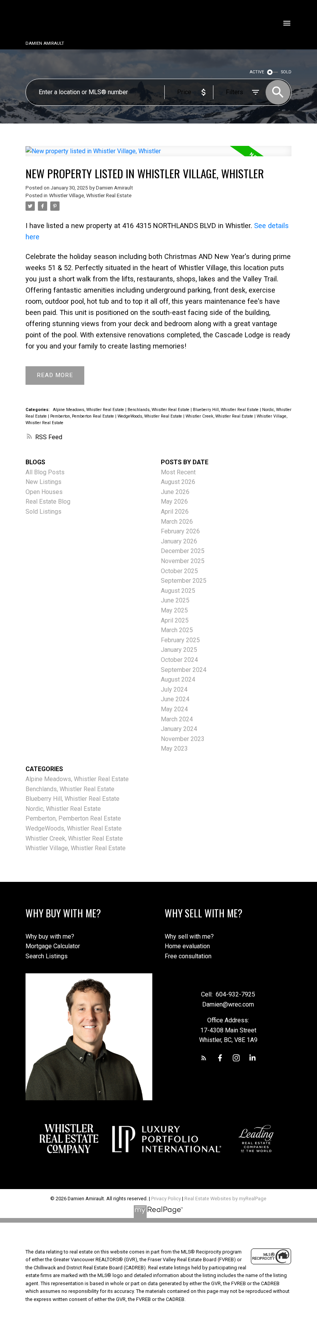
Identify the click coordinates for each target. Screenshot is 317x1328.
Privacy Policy (166, 1198)
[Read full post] (159, 156)
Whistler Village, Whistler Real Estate (90, 195)
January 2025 (179, 649)
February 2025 (180, 640)
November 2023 (183, 739)
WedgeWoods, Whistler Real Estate (150, 416)
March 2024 (177, 719)
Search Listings (47, 956)
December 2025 (183, 551)
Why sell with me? (189, 936)
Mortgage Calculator (53, 946)
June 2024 (175, 699)
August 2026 (178, 482)
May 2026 (174, 501)
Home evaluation (187, 946)
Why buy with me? (50, 936)
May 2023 (174, 748)
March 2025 (177, 630)
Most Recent (178, 472)
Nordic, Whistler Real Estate (63, 808)
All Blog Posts (45, 472)
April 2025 (175, 620)
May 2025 (174, 610)
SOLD (286, 71)
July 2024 (174, 689)
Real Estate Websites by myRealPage (225, 1198)
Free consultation (188, 956)
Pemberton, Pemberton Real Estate (82, 416)
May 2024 (174, 709)
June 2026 (175, 492)
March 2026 (177, 521)
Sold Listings (43, 511)
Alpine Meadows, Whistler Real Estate (89, 409)
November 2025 (183, 561)
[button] (203, 1057)
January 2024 (179, 729)
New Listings (43, 482)
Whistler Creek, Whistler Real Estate (220, 416)
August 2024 (178, 679)
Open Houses (44, 492)
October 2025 (179, 571)
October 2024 (179, 659)
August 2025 (178, 590)
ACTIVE (257, 71)
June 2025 (175, 600)
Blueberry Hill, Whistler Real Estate (226, 409)
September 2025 (183, 580)
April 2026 (175, 511)
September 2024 (183, 669)
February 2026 (180, 531)
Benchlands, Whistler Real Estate (159, 409)
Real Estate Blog (48, 501)
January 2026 (179, 541)
